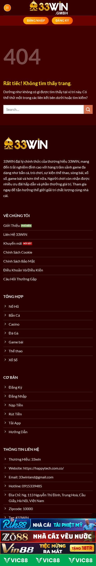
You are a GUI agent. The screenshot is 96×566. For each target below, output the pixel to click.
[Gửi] (88, 109)
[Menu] (7, 7)
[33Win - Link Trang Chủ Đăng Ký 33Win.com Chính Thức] (48, 8)
